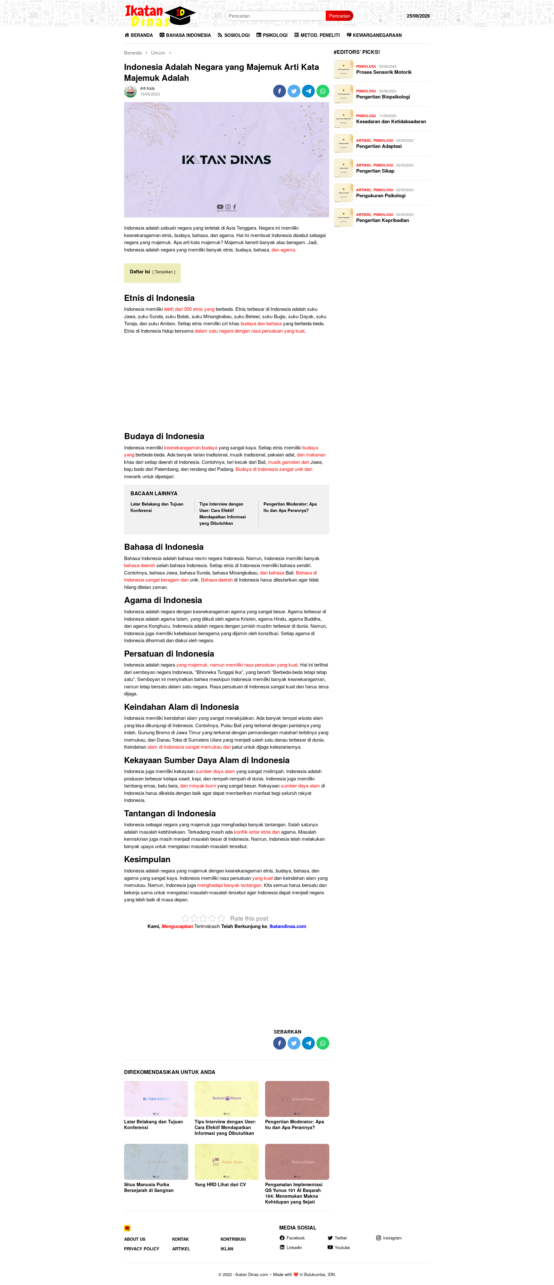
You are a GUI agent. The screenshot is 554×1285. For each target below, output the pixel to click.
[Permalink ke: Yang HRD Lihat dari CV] (227, 1162)
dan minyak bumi (198, 785)
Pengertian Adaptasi (379, 146)
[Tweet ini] (294, 91)
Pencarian (339, 15)
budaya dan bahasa (261, 323)
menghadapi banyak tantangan (229, 884)
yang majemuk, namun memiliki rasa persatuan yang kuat (237, 664)
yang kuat (262, 877)
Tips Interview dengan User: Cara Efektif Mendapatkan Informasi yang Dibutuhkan (222, 513)
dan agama (283, 249)
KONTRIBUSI (233, 1239)
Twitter (341, 1238)
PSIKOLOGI (366, 66)
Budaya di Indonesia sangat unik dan (274, 468)
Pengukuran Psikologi (381, 195)
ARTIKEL (364, 140)
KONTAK (180, 1239)
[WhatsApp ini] (322, 91)
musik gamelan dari (288, 461)
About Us (135, 1239)
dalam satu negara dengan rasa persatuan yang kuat (250, 330)
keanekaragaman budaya (190, 447)
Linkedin (294, 1247)
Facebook (296, 1238)
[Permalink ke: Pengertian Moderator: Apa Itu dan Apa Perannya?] (297, 1099)
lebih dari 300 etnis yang (189, 308)
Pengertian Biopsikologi (383, 96)
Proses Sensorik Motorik (384, 72)
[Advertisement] (226, 384)
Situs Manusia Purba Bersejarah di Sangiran (149, 1187)
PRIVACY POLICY (141, 1249)
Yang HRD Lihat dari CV (220, 1184)
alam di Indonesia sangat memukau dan (189, 746)
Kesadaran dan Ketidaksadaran (391, 121)
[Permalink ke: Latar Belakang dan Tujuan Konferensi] (156, 1099)
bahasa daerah (139, 565)
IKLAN (227, 1249)
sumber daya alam (215, 771)
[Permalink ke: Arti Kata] (130, 90)
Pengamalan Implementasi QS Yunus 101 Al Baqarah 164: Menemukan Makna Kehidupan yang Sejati (294, 1193)
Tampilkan (164, 271)
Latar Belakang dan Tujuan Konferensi (153, 1124)
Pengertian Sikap (375, 171)
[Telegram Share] (308, 91)
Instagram (392, 1238)
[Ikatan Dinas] (161, 15)
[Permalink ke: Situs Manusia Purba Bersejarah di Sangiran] (156, 1162)
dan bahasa (272, 572)
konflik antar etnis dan (257, 831)
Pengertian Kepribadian (382, 220)
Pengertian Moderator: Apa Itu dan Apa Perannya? (290, 507)
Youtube (342, 1247)
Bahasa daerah (217, 579)
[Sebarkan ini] (279, 91)
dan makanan (311, 454)
